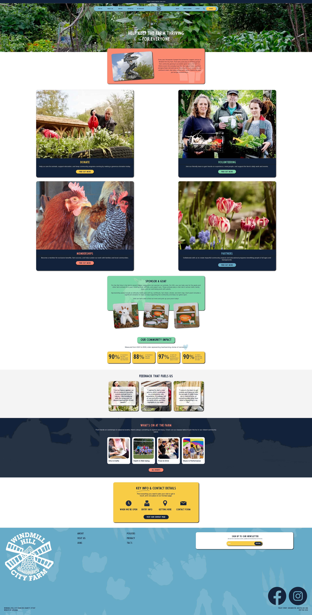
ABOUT (80, 534)
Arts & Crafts (114, 461)
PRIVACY (131, 538)
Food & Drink (163, 461)
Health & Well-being (141, 461)
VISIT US (81, 538)
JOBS (79, 543)
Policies (131, 534)
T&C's (129, 543)
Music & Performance (192, 461)
